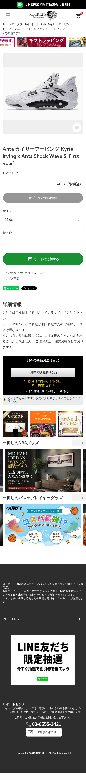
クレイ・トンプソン (52, 28)
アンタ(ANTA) (20, 24)
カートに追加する (46, 259)
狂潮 (35, 24)
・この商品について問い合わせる (24, 273)
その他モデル (13, 33)
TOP (5, 24)
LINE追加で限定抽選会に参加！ (48, 4)
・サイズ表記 (11, 278)
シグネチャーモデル (24, 28)
